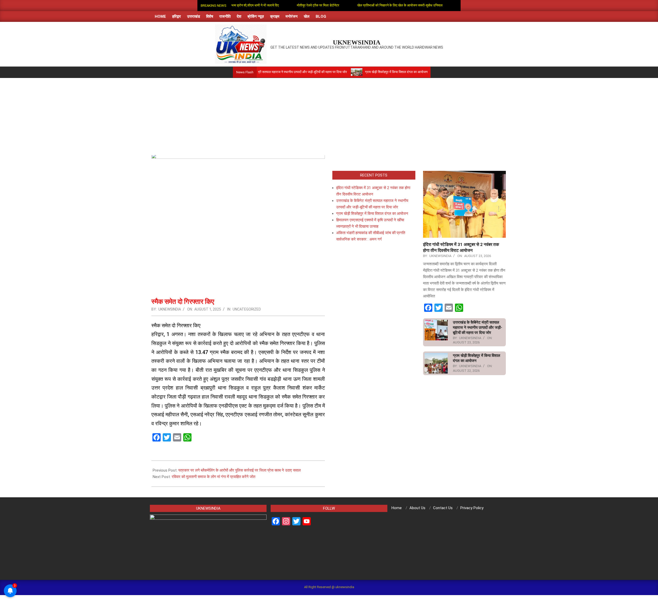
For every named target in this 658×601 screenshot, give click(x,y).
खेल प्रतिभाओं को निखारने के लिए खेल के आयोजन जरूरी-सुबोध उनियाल (381, 5)
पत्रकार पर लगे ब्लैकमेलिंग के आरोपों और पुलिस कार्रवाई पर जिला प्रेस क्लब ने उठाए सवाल (239, 470)
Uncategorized (247, 309)
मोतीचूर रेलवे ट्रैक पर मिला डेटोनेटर (300, 5)
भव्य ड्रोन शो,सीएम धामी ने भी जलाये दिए (237, 5)
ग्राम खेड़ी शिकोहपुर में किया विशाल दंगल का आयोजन (374, 72)
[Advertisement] (329, 117)
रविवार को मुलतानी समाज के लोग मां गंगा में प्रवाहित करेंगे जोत (213, 476)
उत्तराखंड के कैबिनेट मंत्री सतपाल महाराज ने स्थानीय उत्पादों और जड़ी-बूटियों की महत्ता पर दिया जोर (267, 72)
